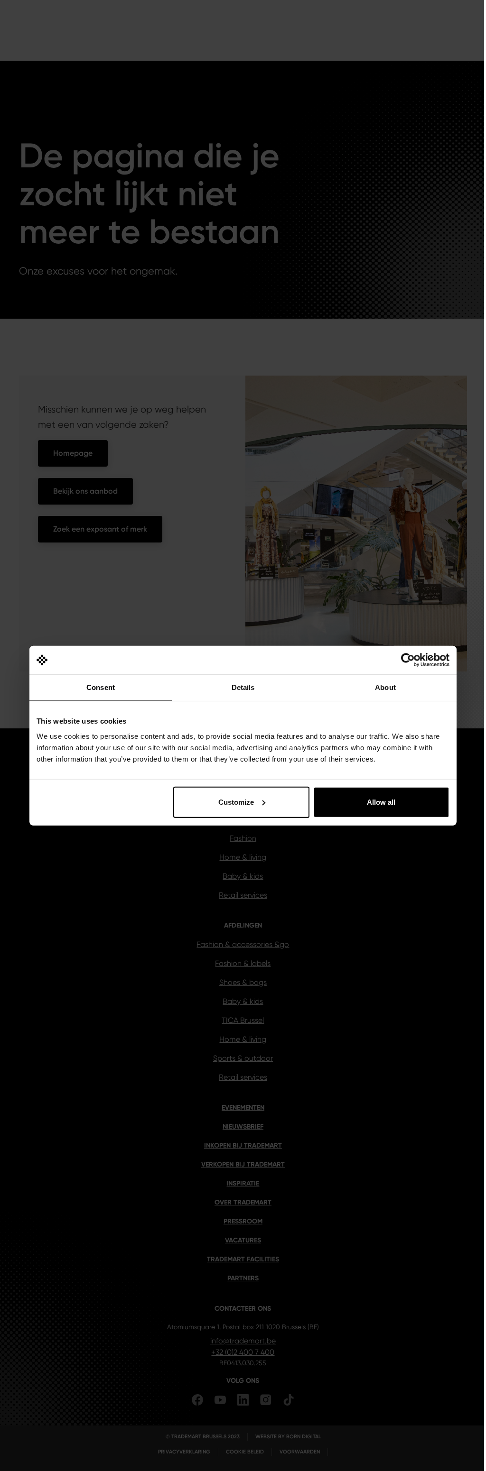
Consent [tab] (100, 687)
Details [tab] (243, 687)
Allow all (381, 802)
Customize (236, 802)
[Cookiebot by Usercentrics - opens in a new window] (407, 660)
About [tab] (385, 687)
